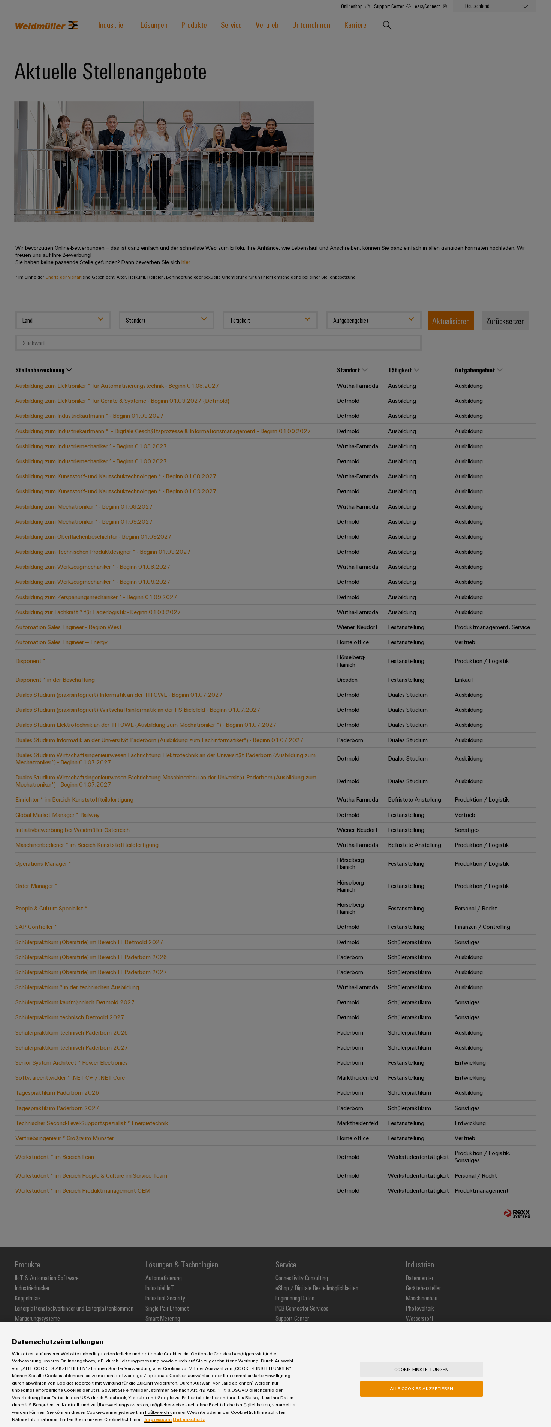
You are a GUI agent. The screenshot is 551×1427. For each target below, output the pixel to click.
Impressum (158, 1419)
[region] (275, 1374)
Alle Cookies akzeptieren (422, 1388)
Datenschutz (189, 1419)
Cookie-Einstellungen (421, 1369)
